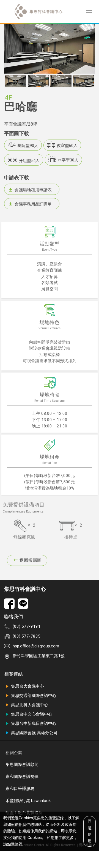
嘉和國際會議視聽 (22, 776)
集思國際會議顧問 (22, 764)
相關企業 (14, 752)
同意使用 (90, 831)
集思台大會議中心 (27, 686)
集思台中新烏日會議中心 (33, 723)
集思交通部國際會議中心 (33, 695)
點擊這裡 (15, 844)
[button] (7, 81)
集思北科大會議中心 (29, 704)
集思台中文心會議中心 (31, 714)
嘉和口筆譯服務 (20, 788)
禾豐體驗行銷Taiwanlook (28, 800)
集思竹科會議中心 (25, 589)
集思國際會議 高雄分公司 (34, 732)
